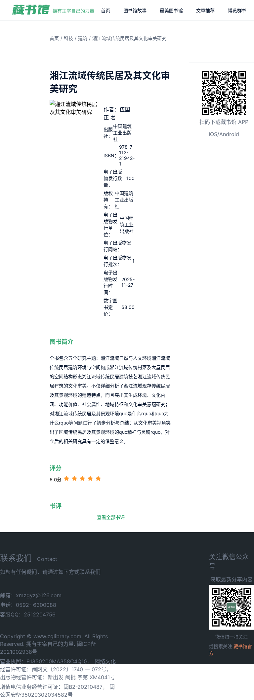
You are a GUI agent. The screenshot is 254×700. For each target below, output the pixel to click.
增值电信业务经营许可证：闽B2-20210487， (54, 686)
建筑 (82, 38)
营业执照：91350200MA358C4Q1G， (46, 661)
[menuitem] (105, 10)
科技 (68, 38)
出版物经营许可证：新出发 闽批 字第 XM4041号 (57, 677)
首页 (105, 10)
